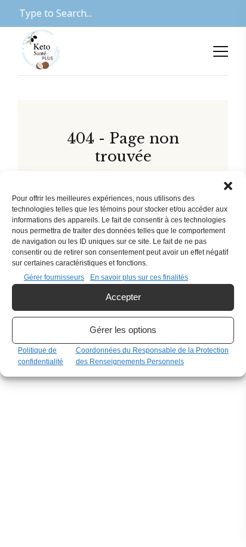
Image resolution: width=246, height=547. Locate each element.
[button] (228, 186)
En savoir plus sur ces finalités (139, 277)
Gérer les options (123, 330)
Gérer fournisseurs (54, 277)
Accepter (123, 297)
